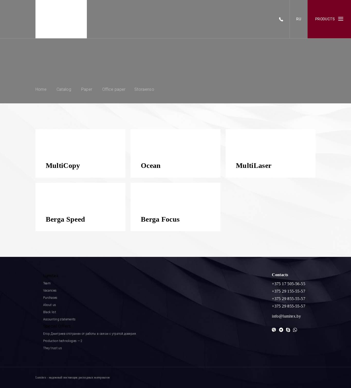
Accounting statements (59, 319)
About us (49, 305)
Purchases (50, 298)
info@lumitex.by (286, 316)
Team (47, 283)
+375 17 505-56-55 (288, 284)
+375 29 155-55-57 (288, 291)
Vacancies (50, 290)
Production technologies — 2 (63, 341)
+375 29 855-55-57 (288, 298)
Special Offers (57, 326)
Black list (49, 312)
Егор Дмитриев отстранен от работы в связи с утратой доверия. (90, 334)
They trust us (52, 348)
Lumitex (50, 275)
